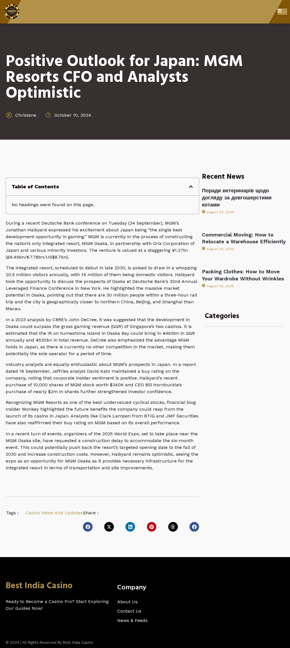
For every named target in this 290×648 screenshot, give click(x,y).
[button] (191, 186)
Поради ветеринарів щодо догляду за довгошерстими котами (237, 197)
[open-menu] (282, 11)
